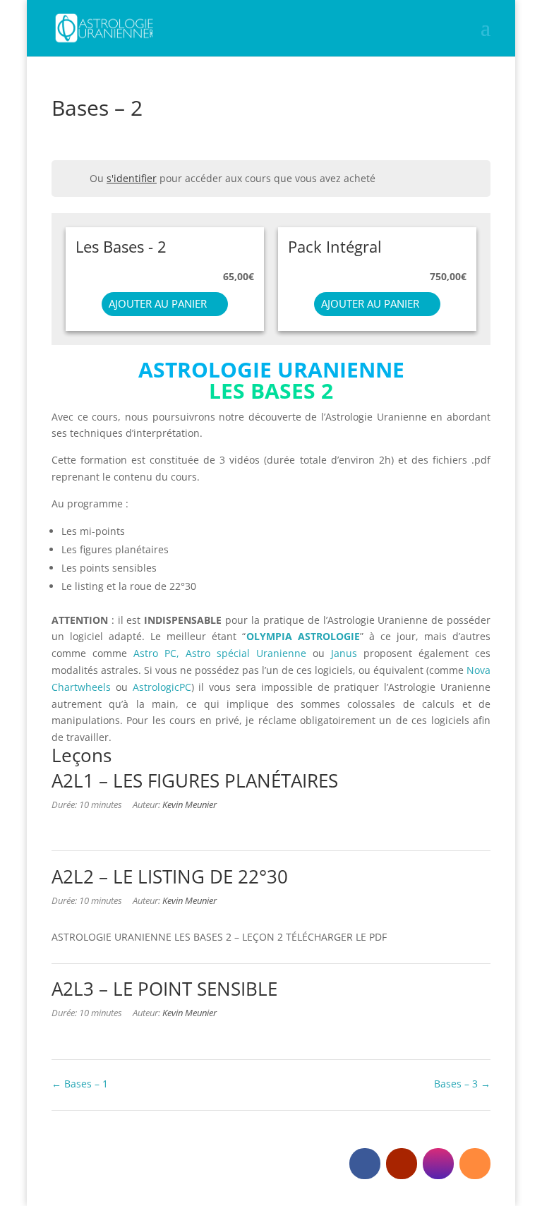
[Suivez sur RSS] (474, 1163)
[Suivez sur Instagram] (438, 1163)
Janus (344, 653)
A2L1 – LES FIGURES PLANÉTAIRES (195, 780)
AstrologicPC (162, 687)
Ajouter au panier (158, 303)
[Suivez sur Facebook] (364, 1163)
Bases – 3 (457, 1083)
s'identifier (132, 178)
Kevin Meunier (189, 805)
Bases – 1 (84, 1083)
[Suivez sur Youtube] (401, 1163)
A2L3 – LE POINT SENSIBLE (164, 988)
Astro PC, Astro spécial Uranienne (223, 653)
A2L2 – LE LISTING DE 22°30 (170, 876)
